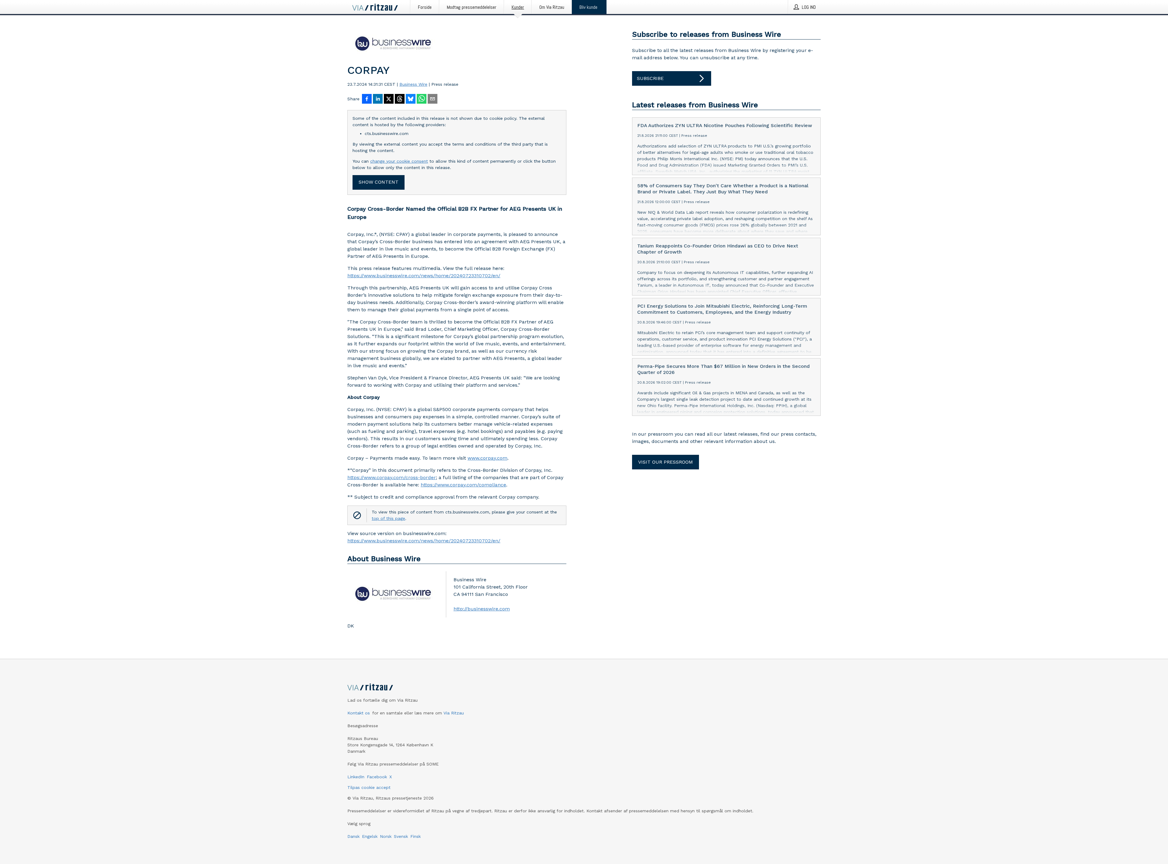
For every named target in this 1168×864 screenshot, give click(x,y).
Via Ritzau (453, 712)
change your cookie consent (399, 161)
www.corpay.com (487, 458)
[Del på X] (389, 99)
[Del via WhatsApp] (421, 99)
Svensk (401, 836)
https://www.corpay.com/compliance (463, 485)
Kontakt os (358, 712)
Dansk (353, 836)
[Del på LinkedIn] (378, 99)
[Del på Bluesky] (410, 99)
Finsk (415, 836)
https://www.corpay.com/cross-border (391, 477)
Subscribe (650, 78)
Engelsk (369, 836)
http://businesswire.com (482, 609)
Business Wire (413, 84)
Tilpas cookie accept (369, 787)
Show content (378, 182)
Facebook (377, 776)
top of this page (388, 518)
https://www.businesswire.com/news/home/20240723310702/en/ (423, 275)
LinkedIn (355, 776)
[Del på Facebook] (367, 99)
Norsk (385, 836)
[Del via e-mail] (432, 99)
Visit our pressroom (665, 462)
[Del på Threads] (400, 99)
